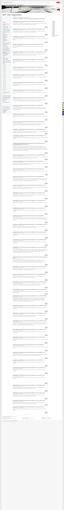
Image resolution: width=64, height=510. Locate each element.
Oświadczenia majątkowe (5, 37)
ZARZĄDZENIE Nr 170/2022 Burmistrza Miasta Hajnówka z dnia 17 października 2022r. (30, 295)
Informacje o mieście (6, 29)
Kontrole (4, 33)
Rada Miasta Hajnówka (6, 50)
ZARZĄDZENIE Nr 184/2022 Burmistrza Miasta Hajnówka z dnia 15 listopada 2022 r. (29, 200)
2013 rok (4, 87)
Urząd (4, 56)
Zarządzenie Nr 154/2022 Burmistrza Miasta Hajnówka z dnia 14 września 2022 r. (28, 406)
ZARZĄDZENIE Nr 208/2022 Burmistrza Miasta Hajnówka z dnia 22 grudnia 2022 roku (29, 51)
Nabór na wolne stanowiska (5, 35)
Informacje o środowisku (6, 30)
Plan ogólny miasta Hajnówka (6, 45)
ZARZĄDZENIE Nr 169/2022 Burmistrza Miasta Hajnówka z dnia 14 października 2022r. (30, 305)
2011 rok (4, 90)
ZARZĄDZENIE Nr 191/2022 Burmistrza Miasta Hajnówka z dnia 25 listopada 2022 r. (29, 135)
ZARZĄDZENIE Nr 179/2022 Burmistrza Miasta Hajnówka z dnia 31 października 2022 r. (30, 232)
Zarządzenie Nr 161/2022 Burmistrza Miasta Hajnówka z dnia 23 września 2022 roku (29, 352)
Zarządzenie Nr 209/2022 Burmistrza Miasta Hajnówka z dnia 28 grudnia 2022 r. (28, 44)
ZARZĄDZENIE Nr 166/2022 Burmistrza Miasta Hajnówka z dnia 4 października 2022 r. (29, 329)
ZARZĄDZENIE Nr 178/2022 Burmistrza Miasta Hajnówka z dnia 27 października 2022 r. (30, 239)
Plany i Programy (5, 46)
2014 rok (4, 85)
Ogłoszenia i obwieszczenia (5, 40)
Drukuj (61, 2)
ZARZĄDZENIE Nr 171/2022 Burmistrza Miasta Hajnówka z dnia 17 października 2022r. (30, 289)
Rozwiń (46, 34)
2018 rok (4, 78)
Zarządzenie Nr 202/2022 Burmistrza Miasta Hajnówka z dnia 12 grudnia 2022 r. (28, 82)
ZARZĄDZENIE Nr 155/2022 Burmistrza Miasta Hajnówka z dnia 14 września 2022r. (29, 400)
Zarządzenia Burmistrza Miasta (22, 17)
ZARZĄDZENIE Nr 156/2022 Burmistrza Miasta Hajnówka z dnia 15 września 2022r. (29, 392)
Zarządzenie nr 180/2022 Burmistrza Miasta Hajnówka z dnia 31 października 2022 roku (30, 224)
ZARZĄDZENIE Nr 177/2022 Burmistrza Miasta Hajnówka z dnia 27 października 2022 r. (30, 247)
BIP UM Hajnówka (12, 14)
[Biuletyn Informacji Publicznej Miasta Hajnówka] (32, 8)
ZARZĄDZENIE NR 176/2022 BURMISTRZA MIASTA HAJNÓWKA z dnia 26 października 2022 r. (30, 257)
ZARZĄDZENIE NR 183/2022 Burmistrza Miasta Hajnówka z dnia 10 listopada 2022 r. (29, 208)
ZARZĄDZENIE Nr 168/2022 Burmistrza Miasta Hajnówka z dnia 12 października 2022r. (30, 313)
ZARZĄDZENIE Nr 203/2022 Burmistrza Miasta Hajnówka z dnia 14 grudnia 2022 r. (29, 74)
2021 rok (4, 73)
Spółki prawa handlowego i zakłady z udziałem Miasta (6, 53)
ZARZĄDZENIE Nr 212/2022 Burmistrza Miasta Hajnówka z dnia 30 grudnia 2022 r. (29, 21)
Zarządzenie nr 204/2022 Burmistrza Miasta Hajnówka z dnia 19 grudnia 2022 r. (28, 67)
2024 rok (4, 68)
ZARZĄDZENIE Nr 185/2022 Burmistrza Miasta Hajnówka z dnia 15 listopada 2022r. (29, 192)
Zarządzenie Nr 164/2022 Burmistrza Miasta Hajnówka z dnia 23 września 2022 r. (28, 344)
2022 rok (28, 17)
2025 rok (4, 66)
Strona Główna (15, 17)
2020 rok (4, 75)
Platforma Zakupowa (6, 49)
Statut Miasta (5, 55)
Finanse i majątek (5, 26)
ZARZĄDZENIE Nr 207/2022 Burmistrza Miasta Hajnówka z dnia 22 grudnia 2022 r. (29, 59)
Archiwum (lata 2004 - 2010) (6, 93)
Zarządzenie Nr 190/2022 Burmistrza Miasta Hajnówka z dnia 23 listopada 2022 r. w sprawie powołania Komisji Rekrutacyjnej (29, 144)
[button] (63, 103)
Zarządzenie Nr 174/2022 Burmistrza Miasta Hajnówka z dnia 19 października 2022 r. (29, 274)
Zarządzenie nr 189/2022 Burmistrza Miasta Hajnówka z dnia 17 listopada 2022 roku (29, 154)
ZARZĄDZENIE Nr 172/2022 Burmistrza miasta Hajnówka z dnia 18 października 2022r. (30, 281)
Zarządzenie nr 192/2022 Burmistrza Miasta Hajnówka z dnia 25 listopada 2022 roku (29, 129)
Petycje (4, 41)
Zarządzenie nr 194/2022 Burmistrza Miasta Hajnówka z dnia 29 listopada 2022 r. (28, 114)
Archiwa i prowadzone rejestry (6, 24)
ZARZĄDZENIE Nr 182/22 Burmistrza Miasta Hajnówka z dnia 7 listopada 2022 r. (28, 215)
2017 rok (4, 80)
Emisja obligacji (5, 27)
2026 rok (4, 64)
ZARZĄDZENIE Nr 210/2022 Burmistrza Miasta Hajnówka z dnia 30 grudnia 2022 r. (29, 36)
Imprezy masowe (5, 59)
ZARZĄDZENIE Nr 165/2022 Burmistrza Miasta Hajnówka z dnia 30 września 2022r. (29, 337)
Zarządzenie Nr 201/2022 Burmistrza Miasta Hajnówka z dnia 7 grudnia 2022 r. (28, 90)
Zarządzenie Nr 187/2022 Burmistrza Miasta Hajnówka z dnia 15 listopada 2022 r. (28, 176)
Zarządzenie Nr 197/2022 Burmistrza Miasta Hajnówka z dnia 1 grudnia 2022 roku (28, 97)
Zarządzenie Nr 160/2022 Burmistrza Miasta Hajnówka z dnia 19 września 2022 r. (28, 360)
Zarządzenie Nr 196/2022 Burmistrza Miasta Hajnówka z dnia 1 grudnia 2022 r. (28, 105)
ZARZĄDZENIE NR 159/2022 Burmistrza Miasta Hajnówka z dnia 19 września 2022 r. (29, 367)
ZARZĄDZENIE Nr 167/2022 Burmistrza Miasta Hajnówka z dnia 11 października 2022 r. (30, 320)
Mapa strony (10, 2)
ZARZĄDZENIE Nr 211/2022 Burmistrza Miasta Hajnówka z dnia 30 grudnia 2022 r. (29, 29)
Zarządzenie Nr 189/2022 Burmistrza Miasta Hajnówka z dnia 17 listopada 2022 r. (28, 161)
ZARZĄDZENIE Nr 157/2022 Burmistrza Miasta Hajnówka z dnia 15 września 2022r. (29, 385)
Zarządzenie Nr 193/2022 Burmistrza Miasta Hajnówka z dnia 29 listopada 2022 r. (28, 121)
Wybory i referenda (6, 58)
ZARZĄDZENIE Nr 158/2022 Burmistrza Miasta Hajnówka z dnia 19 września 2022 (29, 375)
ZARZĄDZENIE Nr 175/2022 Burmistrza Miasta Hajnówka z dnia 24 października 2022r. (30, 266)
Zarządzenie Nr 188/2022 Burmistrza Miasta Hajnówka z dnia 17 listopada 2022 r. (28, 168)
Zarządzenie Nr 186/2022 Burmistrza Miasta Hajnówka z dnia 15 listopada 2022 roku (29, 185)
